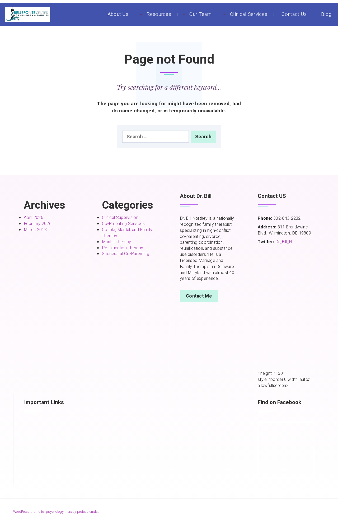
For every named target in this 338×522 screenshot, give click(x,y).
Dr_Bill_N (283, 242)
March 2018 (35, 230)
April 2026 (33, 217)
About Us (118, 14)
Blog (326, 14)
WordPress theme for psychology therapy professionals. (56, 511)
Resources (159, 14)
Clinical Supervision (120, 217)
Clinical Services (248, 14)
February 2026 (37, 224)
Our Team (200, 14)
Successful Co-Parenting (125, 254)
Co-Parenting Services (123, 224)
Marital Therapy (116, 242)
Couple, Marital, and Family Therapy (127, 233)
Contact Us (294, 14)
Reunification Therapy (122, 248)
